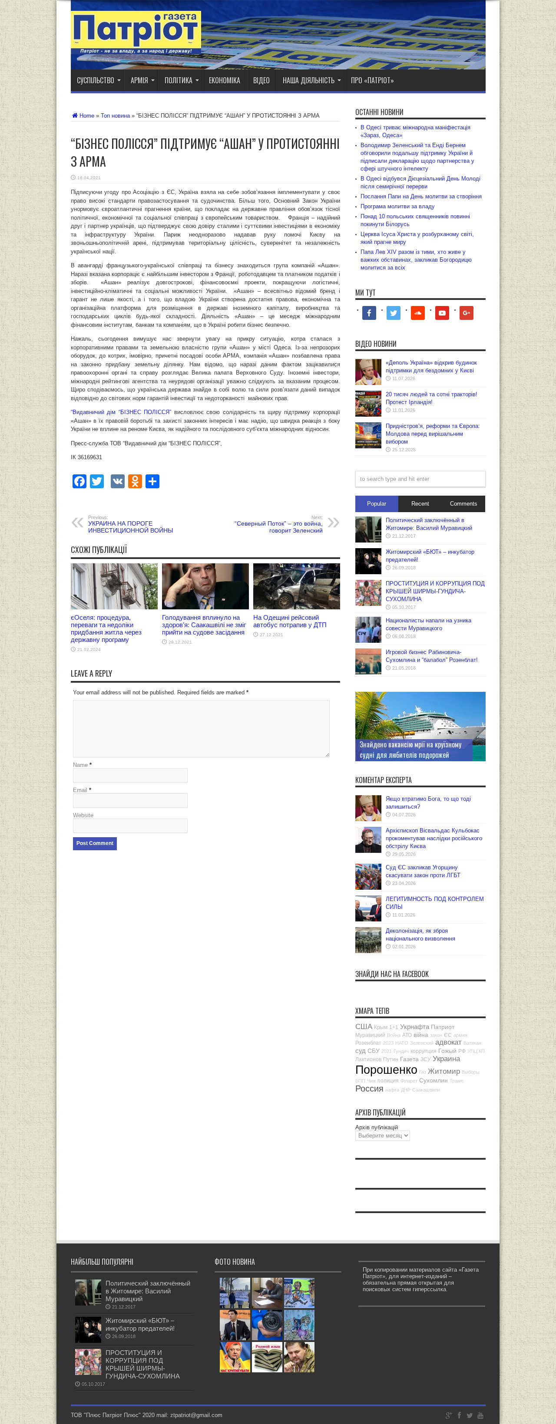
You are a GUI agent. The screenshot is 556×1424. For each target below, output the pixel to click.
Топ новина (115, 115)
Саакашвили (426, 1089)
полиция (388, 1081)
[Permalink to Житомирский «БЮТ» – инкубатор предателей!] (368, 572)
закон (436, 1035)
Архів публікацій (376, 1127)
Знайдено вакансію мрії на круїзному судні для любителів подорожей (410, 749)
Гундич (401, 1051)
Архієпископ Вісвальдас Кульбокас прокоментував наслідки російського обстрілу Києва (434, 838)
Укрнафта (414, 1026)
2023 (388, 1043)
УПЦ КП (476, 1051)
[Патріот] (136, 47)
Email (80, 790)
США (363, 1027)
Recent (420, 503)
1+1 (393, 1027)
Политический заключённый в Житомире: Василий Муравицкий (148, 1290)
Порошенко (386, 1069)
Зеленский (422, 1043)
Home (86, 115)
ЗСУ (425, 1059)
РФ (462, 1051)
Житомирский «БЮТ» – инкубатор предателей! (140, 1324)
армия (460, 1035)
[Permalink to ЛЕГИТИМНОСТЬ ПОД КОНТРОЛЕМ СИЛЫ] (368, 919)
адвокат (448, 1042)
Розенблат (368, 1043)
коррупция (423, 1051)
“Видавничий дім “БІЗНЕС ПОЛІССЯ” (121, 412)
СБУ (373, 1050)
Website (83, 815)
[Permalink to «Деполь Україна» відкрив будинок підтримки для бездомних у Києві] (368, 383)
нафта (392, 1089)
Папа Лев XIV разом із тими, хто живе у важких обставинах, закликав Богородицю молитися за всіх (416, 260)
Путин (390, 1059)
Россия (369, 1088)
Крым (380, 1027)
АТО (407, 1035)
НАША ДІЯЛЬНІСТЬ (308, 80)
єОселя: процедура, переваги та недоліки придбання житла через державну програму (106, 628)
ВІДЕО (261, 80)
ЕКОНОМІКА (224, 80)
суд (360, 1050)
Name (80, 765)
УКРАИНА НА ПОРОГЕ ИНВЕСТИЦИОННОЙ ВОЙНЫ (130, 524)
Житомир (444, 1071)
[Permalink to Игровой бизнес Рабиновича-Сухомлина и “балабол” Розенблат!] (368, 672)
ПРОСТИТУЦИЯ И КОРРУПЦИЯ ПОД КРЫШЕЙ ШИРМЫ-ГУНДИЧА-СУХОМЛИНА (435, 591)
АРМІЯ (139, 80)
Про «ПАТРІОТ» (372, 80)
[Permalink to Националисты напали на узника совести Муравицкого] (368, 641)
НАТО (401, 1043)
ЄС (448, 1035)
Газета (409, 1059)
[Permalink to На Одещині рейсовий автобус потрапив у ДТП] (296, 607)
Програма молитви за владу (398, 206)
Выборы (471, 1072)
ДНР (405, 1089)
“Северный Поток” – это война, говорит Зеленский (279, 524)
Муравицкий (370, 1035)
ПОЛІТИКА (178, 80)
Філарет (408, 1080)
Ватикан (472, 1043)
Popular (376, 503)
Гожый (447, 1050)
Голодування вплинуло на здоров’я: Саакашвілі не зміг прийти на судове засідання (204, 625)
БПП (360, 1080)
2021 (386, 1051)
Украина (446, 1059)
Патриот (442, 1026)
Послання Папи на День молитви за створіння (421, 196)
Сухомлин (433, 1080)
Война (393, 1035)
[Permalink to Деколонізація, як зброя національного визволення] (368, 951)
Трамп (456, 1080)
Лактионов (368, 1059)
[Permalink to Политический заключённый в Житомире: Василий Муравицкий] (368, 540)
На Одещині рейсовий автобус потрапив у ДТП (290, 621)
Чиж (371, 1080)
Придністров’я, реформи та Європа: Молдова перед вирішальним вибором (433, 434)
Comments (463, 503)
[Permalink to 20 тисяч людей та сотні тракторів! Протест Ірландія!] (368, 414)
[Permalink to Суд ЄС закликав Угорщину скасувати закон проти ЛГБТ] (368, 888)
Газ (422, 1072)
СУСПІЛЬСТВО (95, 80)
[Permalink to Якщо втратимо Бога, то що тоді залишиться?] (368, 819)
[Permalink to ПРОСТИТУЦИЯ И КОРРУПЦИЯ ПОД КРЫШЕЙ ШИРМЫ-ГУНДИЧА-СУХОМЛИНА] (368, 604)
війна (421, 1034)
